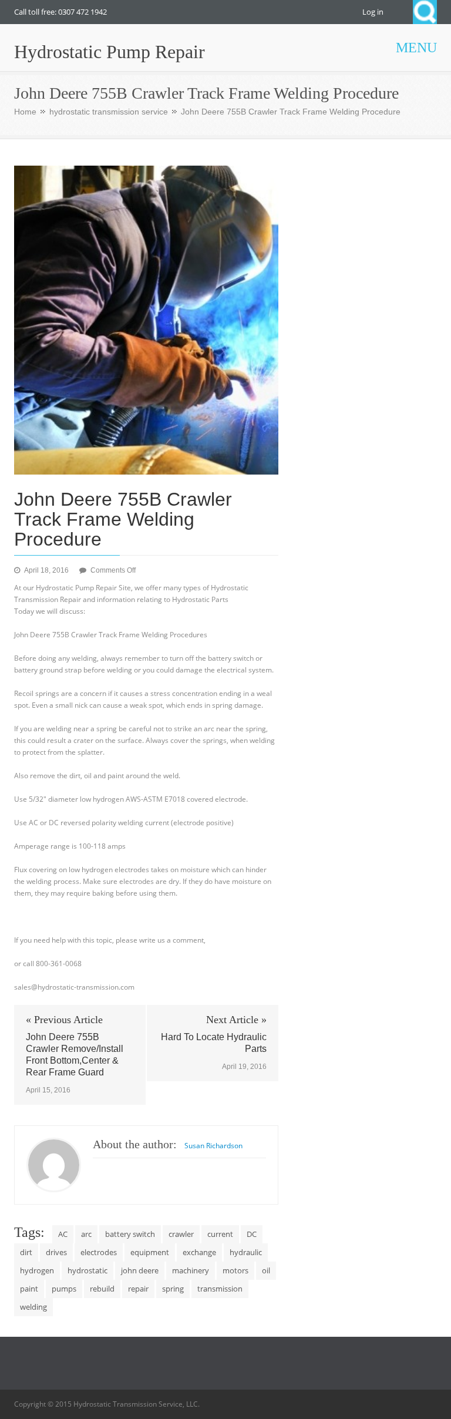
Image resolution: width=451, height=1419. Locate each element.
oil (266, 1270)
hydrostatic (87, 1270)
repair (138, 1288)
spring (173, 1288)
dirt (26, 1252)
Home (25, 111)
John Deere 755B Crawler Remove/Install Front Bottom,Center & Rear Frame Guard (74, 1054)
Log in (372, 11)
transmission (220, 1288)
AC (63, 1234)
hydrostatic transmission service (108, 111)
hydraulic (246, 1252)
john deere (140, 1270)
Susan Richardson (213, 1146)
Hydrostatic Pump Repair (109, 52)
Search (425, 12)
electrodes (98, 1252)
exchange (199, 1252)
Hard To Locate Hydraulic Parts (214, 1043)
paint (29, 1288)
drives (56, 1252)
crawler (181, 1234)
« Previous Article (64, 1019)
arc (86, 1234)
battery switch (130, 1234)
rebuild (102, 1288)
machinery (190, 1270)
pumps (64, 1288)
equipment (149, 1252)
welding (33, 1307)
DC (252, 1234)
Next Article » (236, 1019)
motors (235, 1270)
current (220, 1234)
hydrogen (37, 1270)
